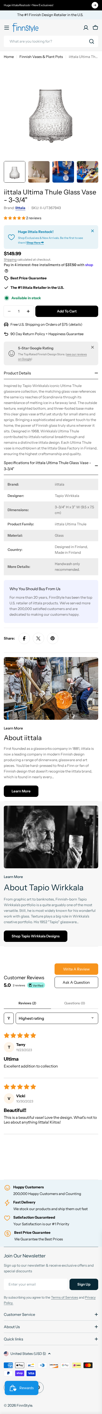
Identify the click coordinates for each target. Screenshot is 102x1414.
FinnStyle (24, 1405)
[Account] (86, 28)
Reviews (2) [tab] (27, 1003)
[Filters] (9, 1018)
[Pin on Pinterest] (52, 638)
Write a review (76, 969)
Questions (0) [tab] (74, 1003)
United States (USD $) (28, 1353)
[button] (15, 218)
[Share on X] (38, 638)
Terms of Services (64, 1297)
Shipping (10, 259)
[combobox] (51, 41)
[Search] (91, 41)
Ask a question (76, 982)
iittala (20, 208)
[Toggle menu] (6, 28)
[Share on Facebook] (24, 638)
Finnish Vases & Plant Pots (41, 56)
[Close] (92, 230)
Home (9, 56)
